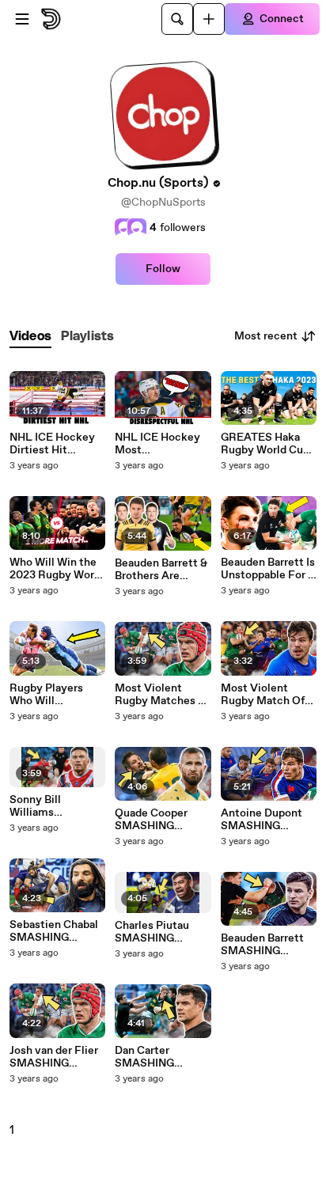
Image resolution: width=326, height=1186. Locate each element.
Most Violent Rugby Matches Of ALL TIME (162, 694)
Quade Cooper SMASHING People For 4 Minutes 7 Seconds (151, 819)
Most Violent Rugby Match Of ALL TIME (263, 694)
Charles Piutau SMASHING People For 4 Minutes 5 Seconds (152, 932)
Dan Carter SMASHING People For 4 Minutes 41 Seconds (147, 1057)
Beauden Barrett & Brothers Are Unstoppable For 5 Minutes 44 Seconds (161, 569)
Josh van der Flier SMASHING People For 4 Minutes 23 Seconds (53, 1057)
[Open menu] (22, 19)
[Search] (177, 19)
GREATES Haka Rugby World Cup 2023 (265, 444)
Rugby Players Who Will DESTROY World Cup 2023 (51, 694)
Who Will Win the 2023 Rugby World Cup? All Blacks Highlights (56, 569)
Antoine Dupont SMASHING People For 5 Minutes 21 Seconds (261, 819)
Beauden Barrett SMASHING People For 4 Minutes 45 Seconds (262, 944)
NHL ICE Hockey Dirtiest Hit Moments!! (52, 444)
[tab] (30, 337)
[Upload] (209, 19)
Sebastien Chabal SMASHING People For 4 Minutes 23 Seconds (53, 931)
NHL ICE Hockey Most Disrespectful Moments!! (157, 444)
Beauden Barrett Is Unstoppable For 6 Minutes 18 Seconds (268, 569)
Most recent (266, 336)
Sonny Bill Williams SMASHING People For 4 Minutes (41, 806)
